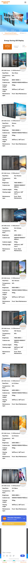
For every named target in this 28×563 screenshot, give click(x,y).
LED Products (7, 31)
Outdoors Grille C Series (21, 31)
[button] (2, 33)
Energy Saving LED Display (13, 31)
